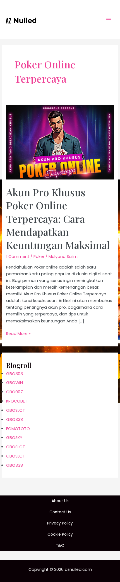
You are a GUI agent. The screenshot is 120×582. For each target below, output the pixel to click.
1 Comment (17, 256)
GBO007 (14, 392)
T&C (60, 545)
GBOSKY (14, 437)
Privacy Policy (60, 523)
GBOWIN (14, 382)
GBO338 (14, 419)
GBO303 (14, 374)
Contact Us (60, 512)
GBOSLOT (15, 410)
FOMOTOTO (18, 429)
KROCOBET (16, 401)
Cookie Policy (60, 534)
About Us (60, 501)
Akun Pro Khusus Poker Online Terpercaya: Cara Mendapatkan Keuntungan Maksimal (58, 218)
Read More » (18, 333)
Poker (38, 256)
